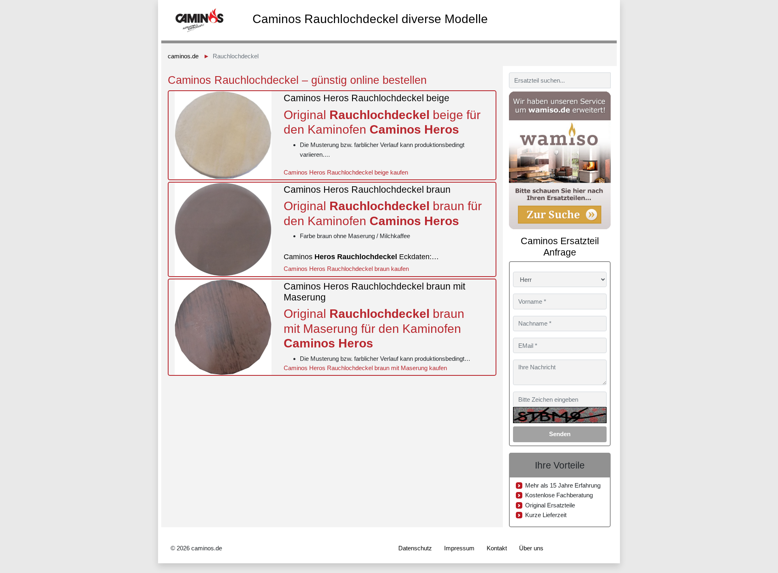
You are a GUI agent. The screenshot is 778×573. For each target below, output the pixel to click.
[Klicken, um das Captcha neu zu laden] (560, 415)
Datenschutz (415, 548)
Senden (560, 433)
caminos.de (183, 56)
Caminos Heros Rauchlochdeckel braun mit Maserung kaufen (365, 367)
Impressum (459, 548)
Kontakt (497, 548)
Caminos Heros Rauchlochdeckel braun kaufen (346, 268)
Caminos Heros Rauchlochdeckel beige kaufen (346, 172)
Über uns (531, 548)
